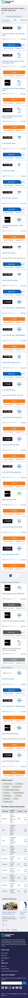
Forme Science (8, 784)
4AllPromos (19, 784)
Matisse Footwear (18, 793)
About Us (4, 966)
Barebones (7, 798)
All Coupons (4, 953)
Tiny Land (18, 796)
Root (8, 930)
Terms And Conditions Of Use (9, 971)
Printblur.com (17, 786)
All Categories (5, 958)
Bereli (16, 798)
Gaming (22, 48)
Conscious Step (8, 801)
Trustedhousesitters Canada (11, 790)
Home (3, 930)
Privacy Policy (5, 969)
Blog (2, 960)
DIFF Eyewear (7, 796)
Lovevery (6, 786)
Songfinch (6, 793)
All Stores (4, 955)
